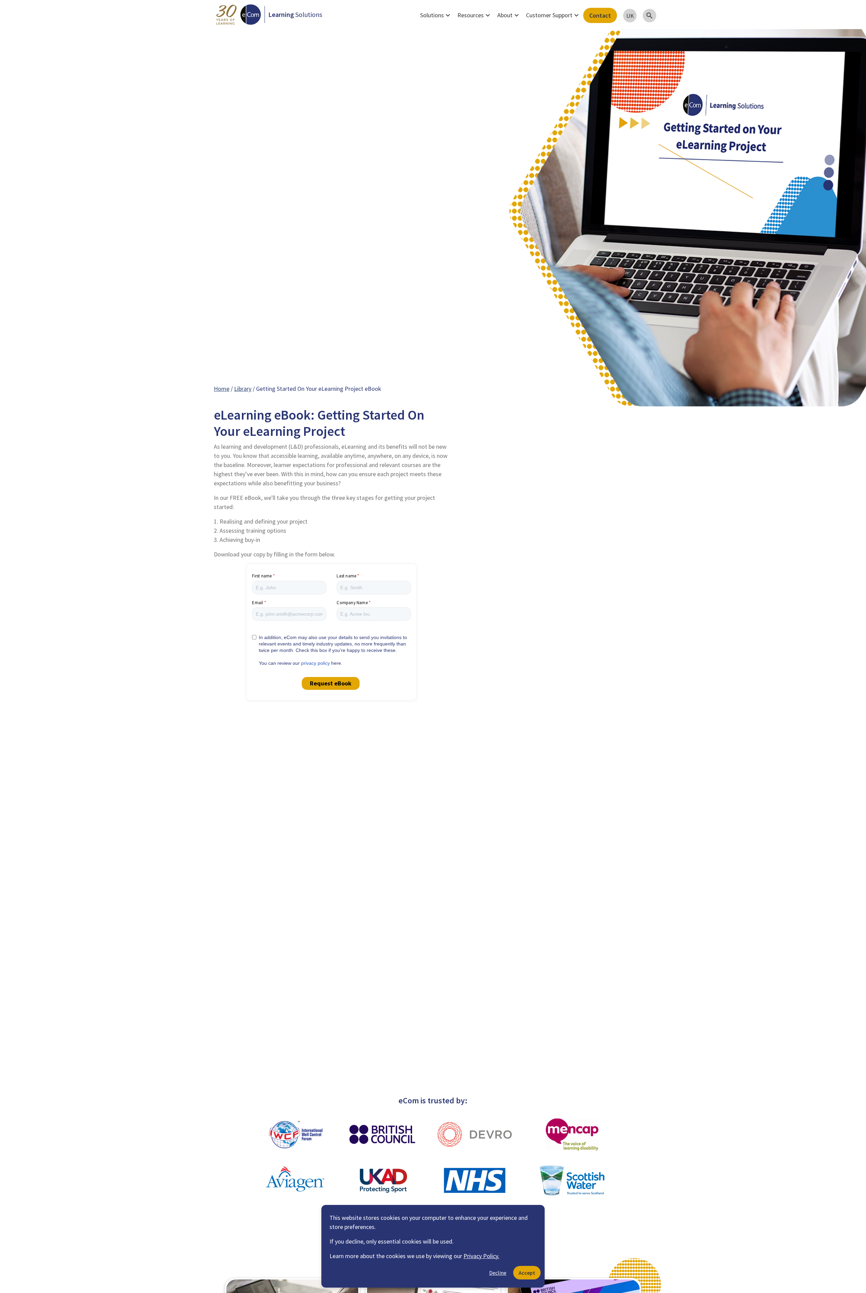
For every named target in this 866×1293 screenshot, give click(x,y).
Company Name (352, 603)
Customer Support (553, 15)
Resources (474, 15)
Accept (527, 1272)
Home (221, 389)
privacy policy (315, 663)
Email (257, 603)
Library (242, 389)
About (509, 15)
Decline (497, 1272)
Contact (600, 15)
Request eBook (330, 683)
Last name (346, 576)
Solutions (436, 15)
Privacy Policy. (481, 1256)
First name (262, 576)
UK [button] (630, 16)
